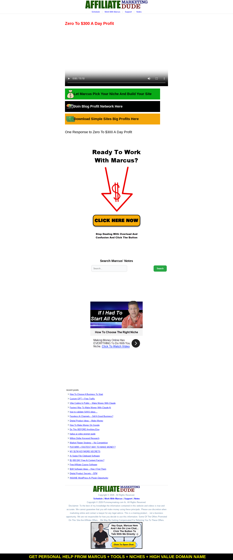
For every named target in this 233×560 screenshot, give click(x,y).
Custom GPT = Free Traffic (82, 399)
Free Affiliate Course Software (83, 464)
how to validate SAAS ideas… (83, 412)
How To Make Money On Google (85, 425)
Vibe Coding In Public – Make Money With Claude (93, 403)
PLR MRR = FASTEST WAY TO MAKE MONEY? (93, 447)
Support (128, 12)
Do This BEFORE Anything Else (84, 429)
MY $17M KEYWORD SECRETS (85, 451)
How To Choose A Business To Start (86, 394)
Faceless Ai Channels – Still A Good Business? (91, 416)
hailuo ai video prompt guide (82, 434)
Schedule (96, 12)
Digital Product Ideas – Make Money (86, 421)
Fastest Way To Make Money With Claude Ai (90, 407)
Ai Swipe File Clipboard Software (85, 456)
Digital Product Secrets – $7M (83, 473)
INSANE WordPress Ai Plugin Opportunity (89, 478)
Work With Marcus (112, 12)
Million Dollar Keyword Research (84, 438)
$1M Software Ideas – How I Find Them (88, 469)
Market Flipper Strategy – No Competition (89, 443)
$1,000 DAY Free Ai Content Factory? (87, 460)
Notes (139, 12)
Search (160, 268)
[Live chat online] (116, 535)
